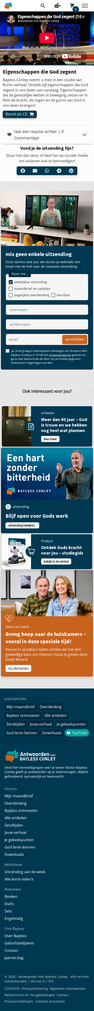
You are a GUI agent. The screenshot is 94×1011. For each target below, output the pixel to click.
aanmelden (74, 339)
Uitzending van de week (25, 871)
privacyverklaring (60, 355)
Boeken (11, 896)
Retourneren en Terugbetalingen (30, 995)
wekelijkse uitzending (30, 282)
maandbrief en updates (32, 288)
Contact (11, 950)
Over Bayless (15, 935)
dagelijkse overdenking (31, 295)
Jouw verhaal (41, 724)
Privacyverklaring (35, 988)
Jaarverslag (14, 957)
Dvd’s (9, 903)
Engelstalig (14, 918)
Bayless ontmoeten (22, 715)
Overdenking (51, 706)
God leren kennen (21, 732)
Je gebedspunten (71, 724)
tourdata (63, 295)
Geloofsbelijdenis (19, 943)
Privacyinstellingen (19, 1001)
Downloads (52, 732)
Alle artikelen (55, 715)
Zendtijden (15, 724)
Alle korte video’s (19, 879)
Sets (8, 911)
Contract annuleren (50, 1001)
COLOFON (12, 988)
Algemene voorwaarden (68, 988)
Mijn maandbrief (20, 706)
